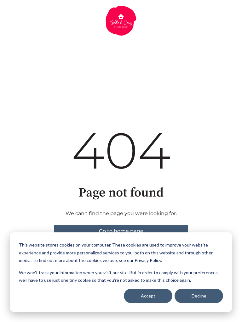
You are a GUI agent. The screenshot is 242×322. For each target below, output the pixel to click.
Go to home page (121, 231)
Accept (148, 295)
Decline (199, 295)
